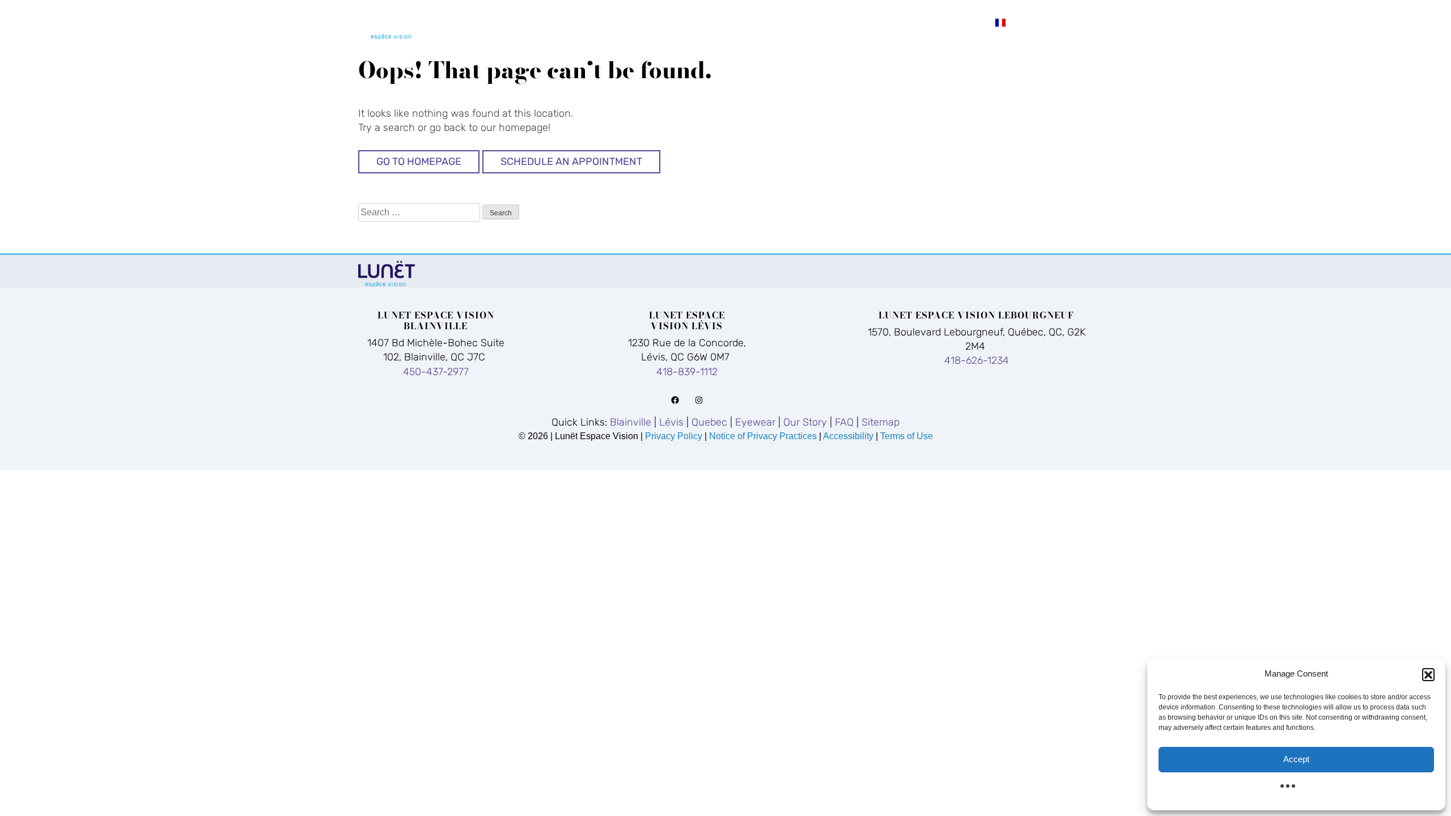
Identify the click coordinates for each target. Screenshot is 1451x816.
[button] (1428, 674)
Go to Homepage (418, 161)
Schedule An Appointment (571, 161)
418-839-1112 (687, 372)
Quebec (748, 22)
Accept (1296, 759)
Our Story (901, 22)
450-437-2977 (436, 372)
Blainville (615, 22)
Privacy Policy (675, 436)
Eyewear (819, 22)
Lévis (687, 22)
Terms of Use (906, 436)
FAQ (966, 22)
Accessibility (848, 436)
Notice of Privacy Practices (763, 436)
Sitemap (881, 422)
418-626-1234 (976, 360)
